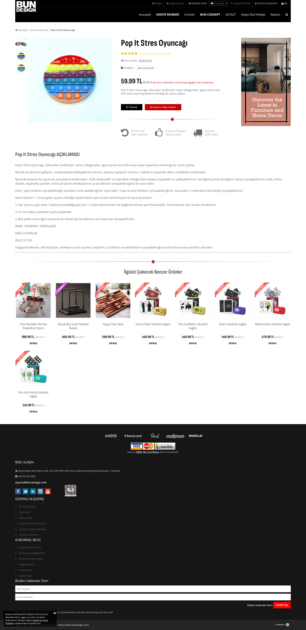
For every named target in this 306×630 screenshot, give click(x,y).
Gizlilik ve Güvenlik (28, 534)
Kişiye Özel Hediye (253, 14)
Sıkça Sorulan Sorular (30, 547)
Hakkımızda (25, 570)
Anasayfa (145, 14)
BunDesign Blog (27, 506)
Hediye (158, 3)
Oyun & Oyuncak (39, 30)
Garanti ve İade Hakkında (32, 529)
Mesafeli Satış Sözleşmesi (32, 523)
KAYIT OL (282, 605)
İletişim (275, 14)
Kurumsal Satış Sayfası (30, 558)
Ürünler (189, 14)
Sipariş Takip (25, 517)
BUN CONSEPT (210, 14)
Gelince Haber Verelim (164, 107)
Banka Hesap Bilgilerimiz (32, 553)
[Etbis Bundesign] (70, 495)
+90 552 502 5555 (242, 3)
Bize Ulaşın (24, 512)
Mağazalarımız (176, 3)
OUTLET (230, 14)
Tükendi (132, 107)
